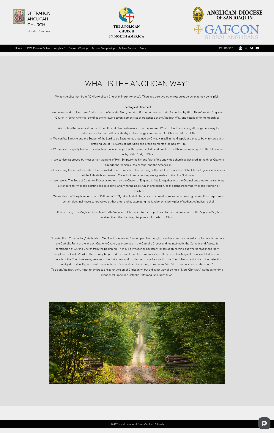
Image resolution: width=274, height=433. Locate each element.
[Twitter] (251, 48)
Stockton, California (39, 31)
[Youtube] (257, 48)
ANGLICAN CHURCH (37, 22)
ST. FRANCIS (39, 13)
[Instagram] (240, 48)
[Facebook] (246, 48)
